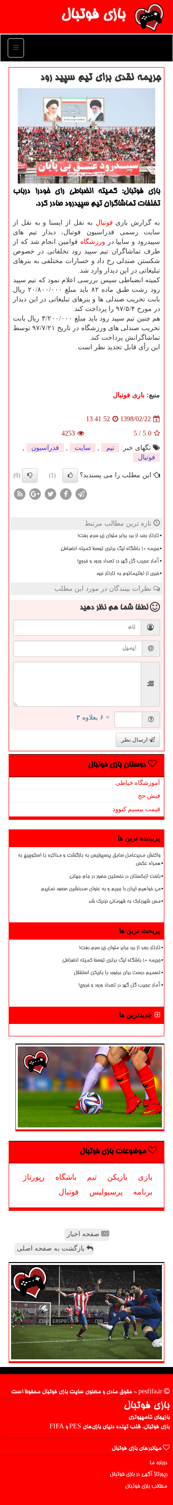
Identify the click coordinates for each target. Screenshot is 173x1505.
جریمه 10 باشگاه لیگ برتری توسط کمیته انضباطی (110, 549)
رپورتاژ (34, 1177)
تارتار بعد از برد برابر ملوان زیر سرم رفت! (118, 536)
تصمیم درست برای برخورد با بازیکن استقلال (117, 973)
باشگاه (65, 1177)
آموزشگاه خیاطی (137, 782)
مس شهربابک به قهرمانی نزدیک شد (124, 902)
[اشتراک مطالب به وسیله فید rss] (19, 493)
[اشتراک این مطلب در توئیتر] (50, 493)
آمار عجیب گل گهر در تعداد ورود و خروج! (118, 561)
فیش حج (149, 795)
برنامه (142, 1192)
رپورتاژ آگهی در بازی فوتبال (138, 1474)
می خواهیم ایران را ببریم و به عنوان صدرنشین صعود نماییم (101, 889)
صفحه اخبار (84, 1234)
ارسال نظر (135, 739)
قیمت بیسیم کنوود (136, 809)
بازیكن (117, 1177)
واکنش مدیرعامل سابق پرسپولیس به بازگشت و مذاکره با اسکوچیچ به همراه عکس (89, 860)
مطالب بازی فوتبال (146, 1486)
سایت (82, 447)
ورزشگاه (92, 241)
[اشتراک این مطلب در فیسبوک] (66, 493)
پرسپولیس (106, 1192)
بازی (145, 1177)
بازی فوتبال (93, 15)
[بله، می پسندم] (70, 475)
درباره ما (158, 1463)
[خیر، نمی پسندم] (29, 475)
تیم (110, 447)
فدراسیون (45, 447)
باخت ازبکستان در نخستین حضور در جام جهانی (115, 877)
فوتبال (104, 222)
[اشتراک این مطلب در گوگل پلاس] (35, 493)
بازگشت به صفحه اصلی (51, 1248)
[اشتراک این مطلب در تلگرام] (81, 493)
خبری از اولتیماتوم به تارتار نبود (127, 574)
